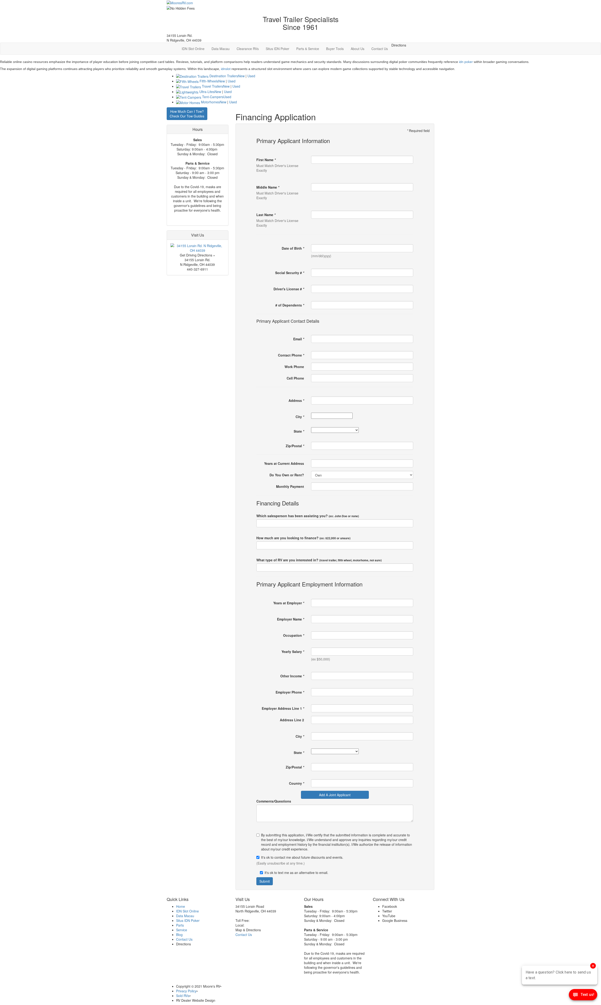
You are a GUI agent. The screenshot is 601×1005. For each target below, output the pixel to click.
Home (180, 906)
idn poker (466, 62)
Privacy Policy (186, 991)
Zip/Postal (295, 445)
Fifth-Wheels (209, 81)
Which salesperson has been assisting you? (307, 515)
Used (251, 76)
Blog (179, 934)
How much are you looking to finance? (303, 537)
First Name (266, 159)
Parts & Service (307, 48)
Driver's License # (289, 289)
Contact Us (379, 48)
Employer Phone (290, 692)
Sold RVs (182, 995)
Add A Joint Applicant (335, 794)
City (300, 416)
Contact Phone (291, 355)
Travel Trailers (212, 86)
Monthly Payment (290, 486)
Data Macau (221, 48)
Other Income (292, 676)
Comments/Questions (273, 801)
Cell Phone (295, 378)
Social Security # (289, 272)
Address (296, 400)
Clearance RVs (248, 48)
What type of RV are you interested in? (319, 560)
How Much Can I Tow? (187, 113)
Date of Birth (293, 248)
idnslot (226, 69)
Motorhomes (210, 102)
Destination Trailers (223, 76)
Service (181, 929)
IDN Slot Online (193, 48)
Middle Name (267, 187)
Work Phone (294, 366)
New (241, 76)
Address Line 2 (292, 720)
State (299, 431)
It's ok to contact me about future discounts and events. (302, 857)
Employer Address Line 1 (283, 708)
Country (296, 783)
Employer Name (290, 619)
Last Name (265, 214)
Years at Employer (288, 603)
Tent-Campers (212, 96)
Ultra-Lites (207, 91)
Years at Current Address (284, 463)
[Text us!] (583, 995)
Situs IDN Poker (277, 48)
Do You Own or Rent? (287, 475)
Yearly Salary (292, 651)
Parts (180, 925)
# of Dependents (289, 305)
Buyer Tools (335, 48)
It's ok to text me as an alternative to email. (296, 872)
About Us (357, 48)
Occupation (293, 635)
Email (298, 339)
